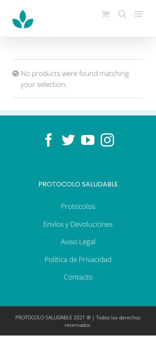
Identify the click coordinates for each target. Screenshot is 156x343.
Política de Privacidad (78, 259)
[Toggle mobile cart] (106, 14)
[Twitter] (68, 140)
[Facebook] (48, 140)
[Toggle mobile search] (122, 14)
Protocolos (78, 206)
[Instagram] (107, 140)
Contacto (78, 277)
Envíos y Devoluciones (78, 224)
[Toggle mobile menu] (139, 14)
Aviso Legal (78, 241)
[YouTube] (87, 140)
